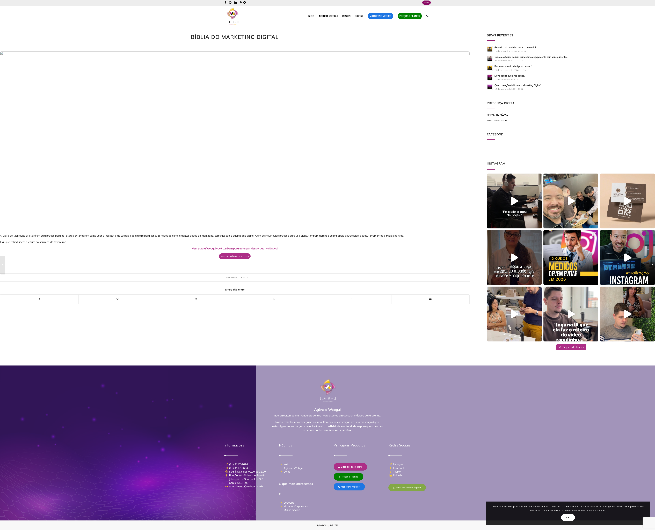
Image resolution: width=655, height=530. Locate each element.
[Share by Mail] (430, 299)
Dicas (426, 2)
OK (568, 517)
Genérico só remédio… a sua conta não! (515, 47)
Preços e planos (497, 120)
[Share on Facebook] (39, 299)
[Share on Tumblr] (352, 299)
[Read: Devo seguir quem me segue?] (490, 77)
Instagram (399, 464)
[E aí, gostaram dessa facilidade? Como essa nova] (627, 257)
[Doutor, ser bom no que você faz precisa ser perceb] (514, 257)
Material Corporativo (296, 506)
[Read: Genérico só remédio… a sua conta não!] (490, 49)
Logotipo (289, 502)
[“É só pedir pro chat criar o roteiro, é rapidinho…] (570, 314)
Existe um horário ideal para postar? (513, 66)
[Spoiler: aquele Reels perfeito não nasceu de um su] (627, 314)
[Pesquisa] (427, 16)
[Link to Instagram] (230, 2)
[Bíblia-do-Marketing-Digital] (235, 140)
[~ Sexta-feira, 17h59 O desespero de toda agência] (514, 201)
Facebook (399, 468)
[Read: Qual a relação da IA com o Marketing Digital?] (490, 87)
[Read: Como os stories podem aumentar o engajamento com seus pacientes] (490, 59)
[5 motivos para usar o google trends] (652, 265)
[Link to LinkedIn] (235, 2)
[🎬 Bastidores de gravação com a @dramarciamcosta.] (514, 314)
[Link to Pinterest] (240, 2)
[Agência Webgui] (232, 16)
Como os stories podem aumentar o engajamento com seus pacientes (530, 57)
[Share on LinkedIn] (274, 299)
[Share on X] (118, 299)
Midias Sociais (292, 510)
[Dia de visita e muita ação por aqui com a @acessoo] (570, 201)
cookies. (601, 510)
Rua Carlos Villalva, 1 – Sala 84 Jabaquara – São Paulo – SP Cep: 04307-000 (247, 479)
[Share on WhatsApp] (196, 299)
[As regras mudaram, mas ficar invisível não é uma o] (570, 257)
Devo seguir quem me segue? (509, 75)
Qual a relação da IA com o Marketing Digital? (517, 85)
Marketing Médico (497, 114)
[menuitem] (426, 2)
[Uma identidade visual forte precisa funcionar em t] (627, 201)
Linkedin (398, 475)
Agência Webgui (293, 468)
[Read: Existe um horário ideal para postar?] (490, 68)
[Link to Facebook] (225, 2)
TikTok (397, 471)
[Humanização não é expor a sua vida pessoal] (2, 265)
